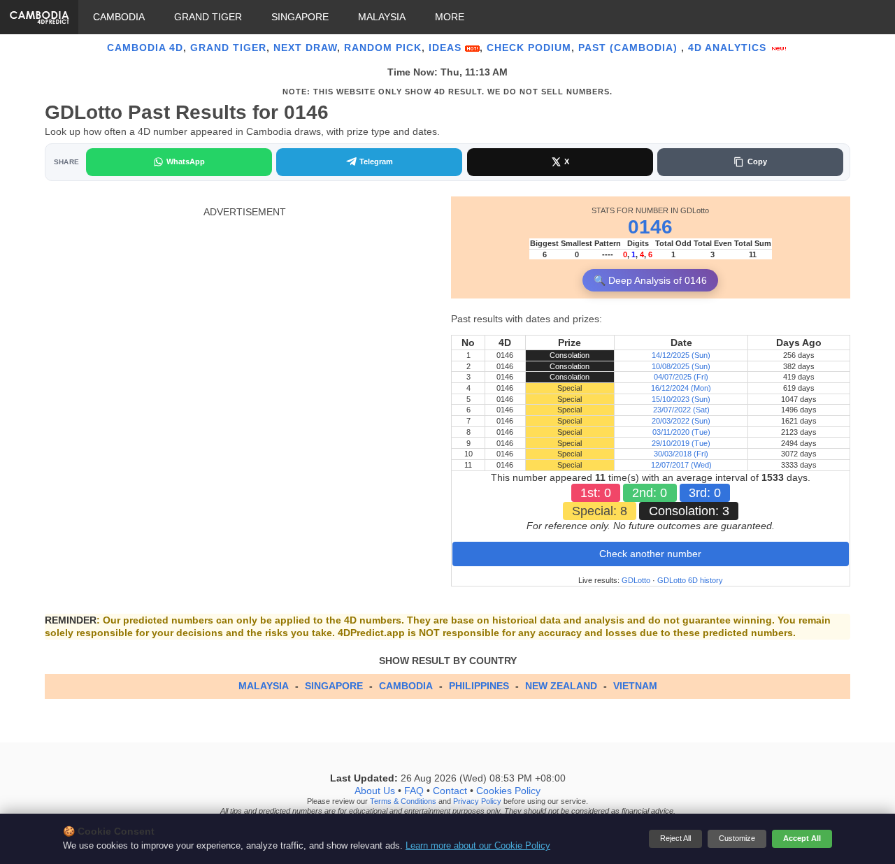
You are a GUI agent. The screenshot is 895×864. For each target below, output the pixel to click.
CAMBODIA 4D (145, 47)
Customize (737, 838)
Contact (450, 790)
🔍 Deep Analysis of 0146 (650, 280)
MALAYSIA (382, 16)
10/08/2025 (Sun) (681, 366)
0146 (650, 227)
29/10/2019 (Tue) (681, 443)
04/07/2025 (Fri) (681, 377)
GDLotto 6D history (690, 580)
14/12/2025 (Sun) (681, 355)
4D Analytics (729, 47)
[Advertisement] (244, 316)
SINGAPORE (300, 16)
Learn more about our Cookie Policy (478, 846)
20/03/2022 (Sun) (681, 421)
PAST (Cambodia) (629, 47)
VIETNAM (635, 685)
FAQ (414, 790)
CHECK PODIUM (529, 47)
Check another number (650, 553)
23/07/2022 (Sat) (681, 409)
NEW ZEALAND (561, 685)
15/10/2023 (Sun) (681, 399)
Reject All (675, 838)
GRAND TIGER (208, 16)
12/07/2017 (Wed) (681, 465)
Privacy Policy (477, 801)
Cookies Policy (508, 790)
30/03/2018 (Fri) (681, 453)
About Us (375, 790)
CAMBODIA (119, 16)
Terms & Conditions (403, 801)
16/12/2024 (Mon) (681, 388)
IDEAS (447, 47)
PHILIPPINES (479, 685)
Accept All (802, 838)
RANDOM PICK (383, 47)
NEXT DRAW (305, 47)
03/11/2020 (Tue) (681, 432)
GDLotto (636, 580)
